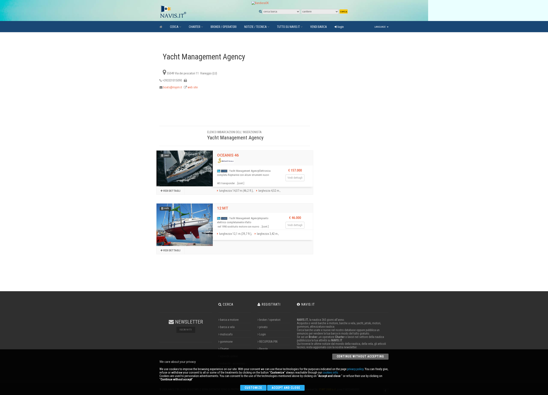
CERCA (174, 27)
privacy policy (355, 369)
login (340, 27)
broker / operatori (269, 319)
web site (193, 87)
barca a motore (229, 319)
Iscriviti (186, 329)
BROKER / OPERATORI (224, 27)
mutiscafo (226, 334)
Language (380, 27)
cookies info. (331, 372)
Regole (263, 349)
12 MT (222, 208)
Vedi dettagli (171, 190)
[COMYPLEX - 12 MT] (184, 225)
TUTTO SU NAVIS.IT (288, 27)
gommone (226, 341)
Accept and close (286, 387)
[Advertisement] (348, 116)
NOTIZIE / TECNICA (255, 27)
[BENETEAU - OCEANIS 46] (184, 168)
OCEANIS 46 (228, 155)
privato (263, 327)
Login (262, 334)
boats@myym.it (172, 87)
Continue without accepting (360, 356)
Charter (224, 349)
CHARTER (194, 27)
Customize (253, 387)
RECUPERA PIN (268, 341)
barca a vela (227, 327)
